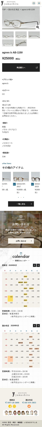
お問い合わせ (21, 241)
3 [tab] (24, 197)
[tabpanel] (21, 183)
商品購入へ (21, 67)
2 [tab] (21, 197)
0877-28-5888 (13, 402)
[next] (38, 265)
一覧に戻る (21, 204)
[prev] (34, 265)
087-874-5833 (30, 402)
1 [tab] (18, 197)
